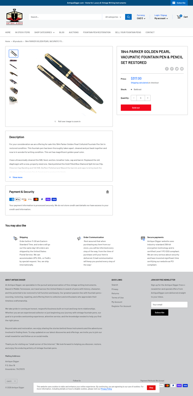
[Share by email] (182, 69)
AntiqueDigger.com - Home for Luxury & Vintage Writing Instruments (96, 3)
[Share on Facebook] (167, 69)
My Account (117, 302)
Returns (115, 293)
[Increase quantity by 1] (147, 98)
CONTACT (150, 32)
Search (115, 284)
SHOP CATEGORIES (43, 32)
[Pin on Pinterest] (172, 69)
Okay (151, 388)
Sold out (136, 107)
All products (17, 41)
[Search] (128, 17)
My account (160, 18)
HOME (8, 32)
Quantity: (125, 98)
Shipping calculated (139, 82)
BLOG (61, 32)
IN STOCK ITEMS (22, 32)
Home (7, 41)
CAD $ (9, 381)
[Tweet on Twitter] (177, 69)
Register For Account (121, 306)
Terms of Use (118, 297)
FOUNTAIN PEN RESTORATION (97, 32)
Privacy (115, 289)
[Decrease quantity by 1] (134, 98)
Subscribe (181, 3)
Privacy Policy (106, 389)
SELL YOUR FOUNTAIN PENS (128, 32)
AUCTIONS (74, 32)
